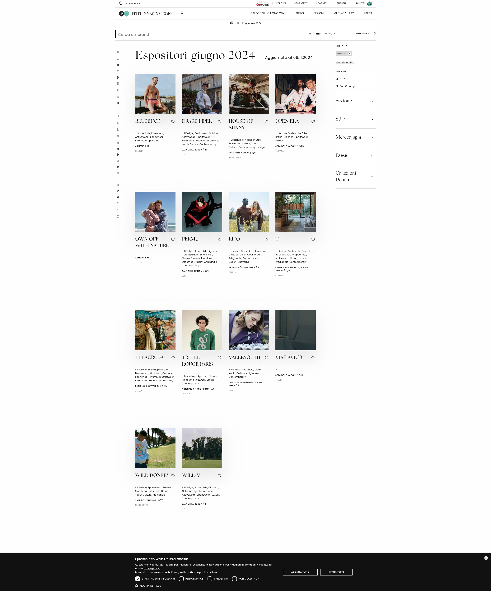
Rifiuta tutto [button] (336, 572)
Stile (340, 119)
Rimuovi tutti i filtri (345, 62)
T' (277, 239)
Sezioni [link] (319, 13)
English (341, 3)
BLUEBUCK (147, 121)
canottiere (341, 54)
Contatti (321, 3)
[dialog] (245, 572)
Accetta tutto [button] (300, 572)
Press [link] (368, 13)
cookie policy (152, 568)
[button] (206, 585)
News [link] (300, 13)
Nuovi (342, 78)
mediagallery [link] (344, 13)
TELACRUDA (149, 357)
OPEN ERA (287, 121)
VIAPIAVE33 (288, 357)
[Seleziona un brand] (182, 13)
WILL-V (191, 475)
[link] (361, 3)
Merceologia (348, 137)
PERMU (190, 239)
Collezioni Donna (346, 176)
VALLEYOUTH (244, 357)
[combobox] (486, 558)
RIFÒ (234, 239)
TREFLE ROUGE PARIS (197, 361)
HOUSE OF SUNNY (241, 125)
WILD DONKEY (152, 475)
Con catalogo (347, 86)
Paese (341, 155)
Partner (281, 3)
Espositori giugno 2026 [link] (268, 13)
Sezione (344, 101)
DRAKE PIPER (197, 121)
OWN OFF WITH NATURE (152, 243)
